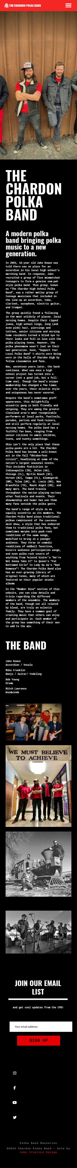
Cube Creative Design (38, 1152)
